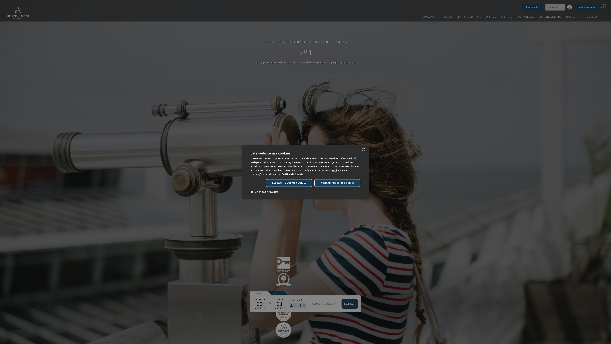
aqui (334, 170)
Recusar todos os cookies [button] (289, 182)
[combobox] (363, 149)
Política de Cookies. (293, 174)
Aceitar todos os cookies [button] (337, 182)
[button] (265, 192)
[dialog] (305, 172)
